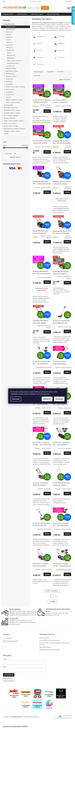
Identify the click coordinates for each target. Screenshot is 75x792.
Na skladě (11, 154)
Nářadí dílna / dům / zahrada (12, 110)
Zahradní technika (9, 24)
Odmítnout (47, 399)
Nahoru (52, 601)
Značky (6, 134)
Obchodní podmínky (45, 647)
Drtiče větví (9, 79)
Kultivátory (9, 82)
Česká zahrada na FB (12, 641)
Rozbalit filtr (14, 157)
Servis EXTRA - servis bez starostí (49, 640)
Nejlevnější (50, 72)
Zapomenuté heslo (8, 681)
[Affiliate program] (49, 704)
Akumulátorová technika (11, 108)
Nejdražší (60, 72)
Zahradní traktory (11, 69)
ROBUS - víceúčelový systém (14, 100)
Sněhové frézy (10, 89)
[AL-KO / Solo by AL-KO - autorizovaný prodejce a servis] (14, 693)
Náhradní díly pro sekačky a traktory (14, 129)
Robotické (9, 45)
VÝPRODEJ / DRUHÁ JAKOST (12, 131)
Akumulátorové (10, 29)
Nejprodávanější (38, 72)
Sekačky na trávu (11, 27)
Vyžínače (8, 97)
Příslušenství (10, 50)
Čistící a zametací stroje (13, 103)
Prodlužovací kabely (13, 63)
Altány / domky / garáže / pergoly (14, 121)
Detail (47, 111)
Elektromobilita (8, 105)
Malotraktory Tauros (12, 71)
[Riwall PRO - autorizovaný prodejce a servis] (26, 704)
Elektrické (9, 37)
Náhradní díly (10, 58)
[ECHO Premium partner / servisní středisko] (37, 693)
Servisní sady (11, 66)
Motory (9, 53)
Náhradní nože (11, 55)
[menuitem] (8, 14)
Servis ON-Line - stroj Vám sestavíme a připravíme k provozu (54, 644)
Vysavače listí (10, 95)
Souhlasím (59, 399)
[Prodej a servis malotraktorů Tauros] (61, 693)
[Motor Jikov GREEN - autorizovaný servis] (49, 693)
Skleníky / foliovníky (10, 118)
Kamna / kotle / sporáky (11, 126)
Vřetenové (9, 48)
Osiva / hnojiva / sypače (11, 116)
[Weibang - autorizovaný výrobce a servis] (37, 704)
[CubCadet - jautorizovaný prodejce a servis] (26, 693)
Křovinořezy (9, 84)
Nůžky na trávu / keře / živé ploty (15, 87)
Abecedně (37, 76)
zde (48, 394)
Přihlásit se (9, 675)
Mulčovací (9, 42)
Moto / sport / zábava (10, 123)
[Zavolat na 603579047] (6, 1)
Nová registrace (7, 679)
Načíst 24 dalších (52, 591)
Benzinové (9, 32)
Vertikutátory (10, 92)
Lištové (8, 40)
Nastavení (15, 399)
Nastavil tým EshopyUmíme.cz (63, 718)
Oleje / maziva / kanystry (14, 61)
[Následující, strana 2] (52, 596)
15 (56, 596)
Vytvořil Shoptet (67, 716)
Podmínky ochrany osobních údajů (49, 650)
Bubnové (9, 35)
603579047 (9, 638)
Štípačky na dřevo (11, 76)
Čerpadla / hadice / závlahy (12, 113)
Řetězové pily (10, 74)
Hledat (45, 8)
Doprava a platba (35, 1)
